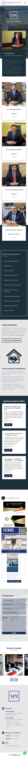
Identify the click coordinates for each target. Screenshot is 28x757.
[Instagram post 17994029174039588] (14, 566)
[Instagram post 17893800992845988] (14, 540)
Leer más (8, 424)
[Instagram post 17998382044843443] (14, 514)
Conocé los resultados (12, 340)
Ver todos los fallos (11, 483)
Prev (12, 679)
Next (16, 679)
